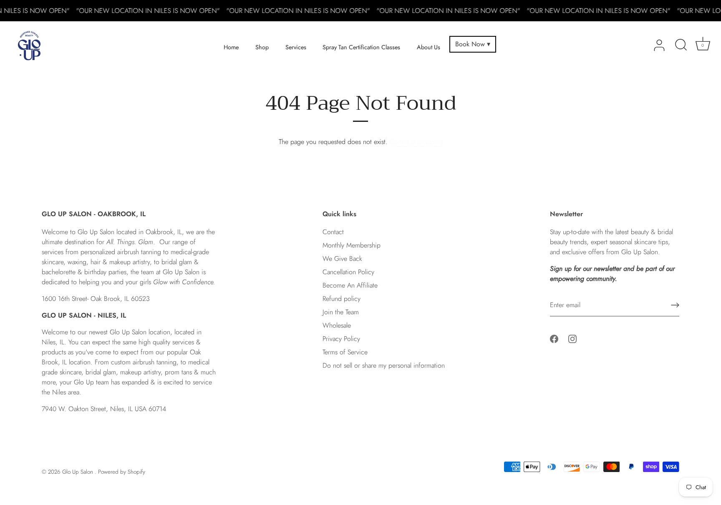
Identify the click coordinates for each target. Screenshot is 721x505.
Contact (333, 232)
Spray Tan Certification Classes (361, 47)
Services (295, 47)
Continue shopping (416, 141)
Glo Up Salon (78, 471)
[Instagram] (572, 338)
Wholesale (337, 325)
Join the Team (341, 312)
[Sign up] (675, 305)
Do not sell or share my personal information (384, 365)
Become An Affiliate (350, 285)
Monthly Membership (352, 245)
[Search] (681, 45)
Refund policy (341, 298)
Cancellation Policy (348, 272)
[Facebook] (554, 338)
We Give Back (342, 258)
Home (231, 47)
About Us (428, 47)
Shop (262, 47)
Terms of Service (345, 352)
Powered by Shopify (121, 471)
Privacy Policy (341, 338)
